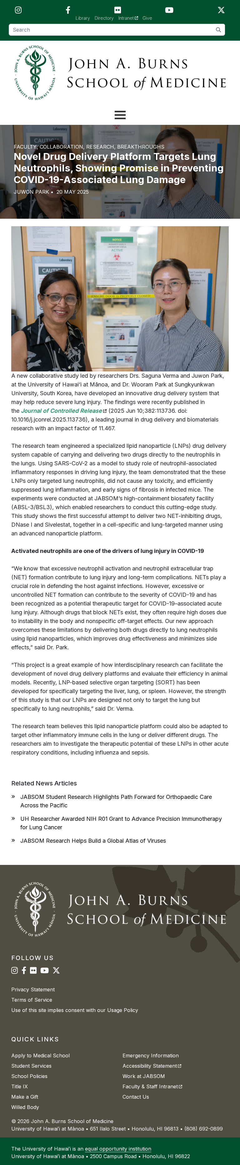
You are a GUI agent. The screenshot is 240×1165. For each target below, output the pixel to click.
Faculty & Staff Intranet (152, 1086)
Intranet (130, 18)
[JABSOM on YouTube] (169, 11)
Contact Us (135, 1097)
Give (147, 18)
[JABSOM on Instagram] (18, 11)
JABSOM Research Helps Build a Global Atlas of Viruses (93, 840)
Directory (104, 18)
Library (83, 18)
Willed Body (25, 1107)
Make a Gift (24, 1097)
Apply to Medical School (40, 1055)
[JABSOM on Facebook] (68, 11)
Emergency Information (150, 1055)
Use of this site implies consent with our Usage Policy (74, 1010)
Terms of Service (31, 1000)
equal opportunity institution (118, 1149)
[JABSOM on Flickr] (117, 11)
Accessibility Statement (151, 1066)
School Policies (29, 1076)
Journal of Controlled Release (64, 410)
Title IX (19, 1086)
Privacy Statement (33, 989)
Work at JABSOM (143, 1076)
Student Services (31, 1066)
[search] (218, 29)
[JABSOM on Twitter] (221, 11)
